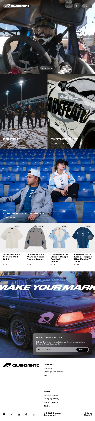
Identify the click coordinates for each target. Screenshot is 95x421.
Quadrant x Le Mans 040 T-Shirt (11, 257)
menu (87, 6)
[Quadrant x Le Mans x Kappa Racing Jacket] (36, 238)
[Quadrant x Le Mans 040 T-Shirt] (12, 238)
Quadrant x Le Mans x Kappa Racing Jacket (35, 257)
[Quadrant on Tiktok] (26, 414)
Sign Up (82, 350)
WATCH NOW (10, 144)
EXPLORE (47, 68)
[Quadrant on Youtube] (4, 414)
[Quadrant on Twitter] (11, 414)
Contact (48, 368)
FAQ (46, 375)
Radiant (88, 415)
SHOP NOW (9, 218)
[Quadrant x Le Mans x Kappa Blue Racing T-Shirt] (83, 238)
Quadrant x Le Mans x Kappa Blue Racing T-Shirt (83, 258)
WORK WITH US (59, 144)
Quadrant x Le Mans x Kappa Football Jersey (59, 258)
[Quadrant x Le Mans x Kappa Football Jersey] (59, 238)
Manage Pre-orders (53, 372)
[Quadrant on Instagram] (19, 414)
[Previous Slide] (4, 237)
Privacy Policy (51, 395)
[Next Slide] (90, 237)
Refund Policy (51, 402)
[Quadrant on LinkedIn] (34, 414)
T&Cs (47, 406)
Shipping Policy (51, 399)
